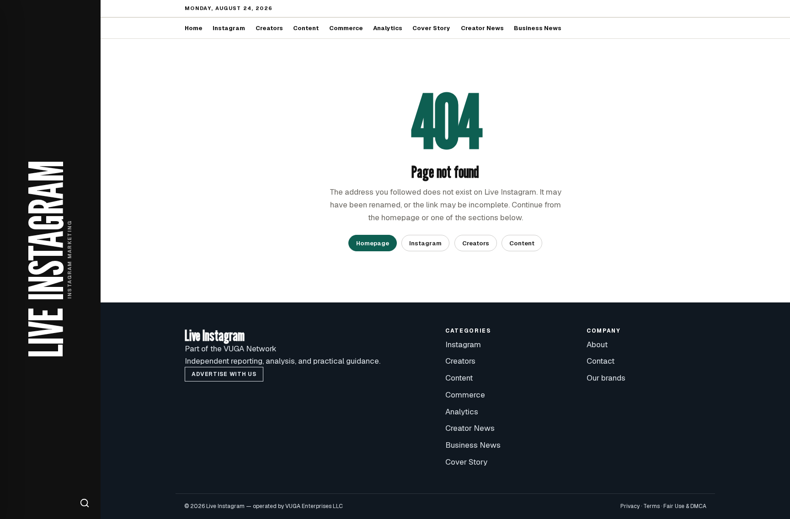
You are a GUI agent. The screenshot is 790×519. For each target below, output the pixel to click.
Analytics (387, 28)
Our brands (606, 378)
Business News (537, 28)
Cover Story (431, 28)
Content (306, 28)
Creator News (482, 28)
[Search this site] (84, 503)
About (597, 344)
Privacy (630, 506)
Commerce (346, 28)
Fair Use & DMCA (684, 506)
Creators (269, 28)
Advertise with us (224, 374)
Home (194, 28)
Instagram (229, 28)
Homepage (372, 243)
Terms (651, 506)
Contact (600, 361)
